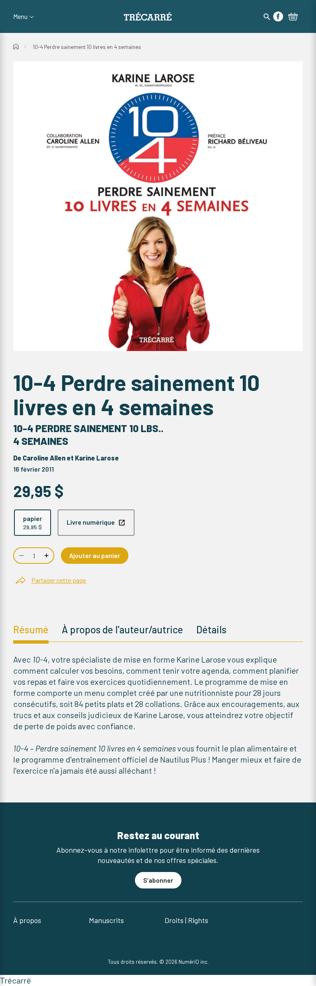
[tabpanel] (158, 715)
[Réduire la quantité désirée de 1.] (20, 555)
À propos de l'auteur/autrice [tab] (122, 629)
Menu (20, 16)
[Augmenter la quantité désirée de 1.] (47, 555)
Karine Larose (97, 458)
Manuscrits (106, 920)
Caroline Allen (44, 458)
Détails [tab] (211, 629)
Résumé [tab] (31, 629)
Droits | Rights (186, 920)
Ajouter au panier (94, 555)
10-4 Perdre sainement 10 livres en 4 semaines (87, 47)
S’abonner (158, 880)
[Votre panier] (293, 17)
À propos (27, 920)
